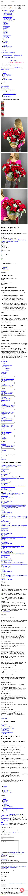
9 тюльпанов (4, 733)
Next (7, 370)
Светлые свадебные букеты (7, 728)
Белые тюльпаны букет (6, 726)
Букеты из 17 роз (5, 730)
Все (4, 363)
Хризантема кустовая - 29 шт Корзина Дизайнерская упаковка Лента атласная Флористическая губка (8, 541)
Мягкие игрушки (7, 365)
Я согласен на (14, 883)
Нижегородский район (9, 19)
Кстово (5, 22)
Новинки (5, 36)
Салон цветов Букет (21, 815)
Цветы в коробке (7, 79)
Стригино (5, 24)
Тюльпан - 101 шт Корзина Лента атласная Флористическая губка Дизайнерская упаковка (6, 557)
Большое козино (7, 35)
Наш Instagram (4, 824)
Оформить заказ (4, 239)
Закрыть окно (17, 67)
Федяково (5, 33)
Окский (5, 28)
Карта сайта (6, 805)
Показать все (4, 718)
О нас (4, 40)
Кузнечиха (6, 37)
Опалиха (5, 32)
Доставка (5, 41)
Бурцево (5, 31)
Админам (3, 725)
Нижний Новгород (9, 10)
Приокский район (7, 14)
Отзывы (5, 45)
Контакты (5, 44)
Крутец (5, 29)
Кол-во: (3, 829)
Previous (8, 368)
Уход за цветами (7, 47)
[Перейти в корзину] (5, 91)
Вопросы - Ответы (8, 806)
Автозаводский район (8, 11)
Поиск (13, 1)
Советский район (7, 13)
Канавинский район (8, 15)
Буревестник (6, 26)
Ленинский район (7, 17)
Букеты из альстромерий (7, 732)
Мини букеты (4, 724)
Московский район (8, 18)
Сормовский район (8, 20)
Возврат (5, 810)
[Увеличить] (14, 152)
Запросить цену (13, 867)
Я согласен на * (14, 852)
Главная (5, 797)
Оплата (5, 42)
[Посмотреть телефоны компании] (3, 91)
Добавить (3, 459)
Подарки (5, 76)
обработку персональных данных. (17, 852)
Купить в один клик (17, 854)
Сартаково (6, 27)
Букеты (5, 71)
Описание (5, 265)
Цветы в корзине (7, 74)
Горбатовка (6, 23)
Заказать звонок (5, 818)
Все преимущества (5, 611)
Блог (4, 811)
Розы (4, 73)
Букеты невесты (7, 75)
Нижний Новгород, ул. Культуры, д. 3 (12, 55)
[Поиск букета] (1, 91)
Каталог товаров (5, 69)
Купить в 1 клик (22, 239)
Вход (4, 50)
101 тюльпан (4, 729)
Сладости (5, 366)
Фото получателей (7, 46)
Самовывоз (6, 269)
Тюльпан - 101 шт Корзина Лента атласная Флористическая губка (8, 488)
